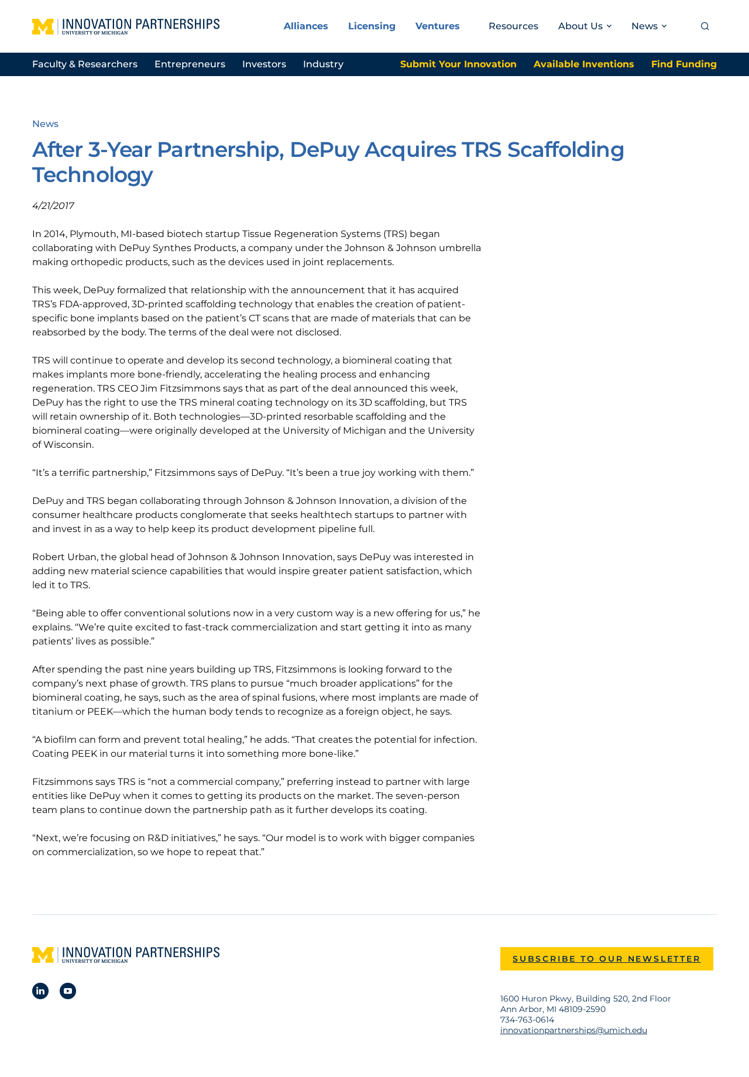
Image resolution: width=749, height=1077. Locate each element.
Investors (264, 64)
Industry (323, 64)
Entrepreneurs (189, 64)
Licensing (372, 26)
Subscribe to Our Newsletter (607, 958)
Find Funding (684, 64)
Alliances (306, 26)
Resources (513, 26)
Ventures (437, 26)
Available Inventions (584, 64)
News (45, 123)
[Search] (705, 26)
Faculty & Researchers (85, 64)
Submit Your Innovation (458, 64)
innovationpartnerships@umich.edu (573, 1030)
